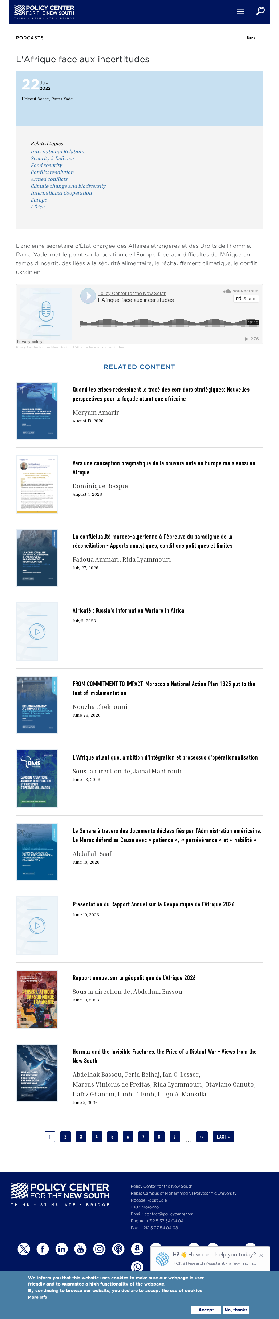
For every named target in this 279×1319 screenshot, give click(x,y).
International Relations (58, 151)
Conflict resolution (52, 172)
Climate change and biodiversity (68, 186)
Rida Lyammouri (146, 559)
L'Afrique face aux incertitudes (98, 347)
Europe (39, 199)
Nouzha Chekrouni (100, 706)
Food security (46, 165)
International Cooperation (61, 193)
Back (251, 38)
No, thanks (236, 1309)
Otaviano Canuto (229, 1084)
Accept (206, 1309)
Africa (38, 206)
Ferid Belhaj (142, 1074)
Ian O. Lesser (181, 1074)
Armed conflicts (49, 179)
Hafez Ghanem (93, 1094)
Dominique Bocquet (101, 486)
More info (37, 1297)
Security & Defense (52, 158)
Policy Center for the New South (43, 347)
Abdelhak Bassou (157, 991)
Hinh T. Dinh (136, 1094)
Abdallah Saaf (92, 853)
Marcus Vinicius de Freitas (111, 1084)
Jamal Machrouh (157, 771)
